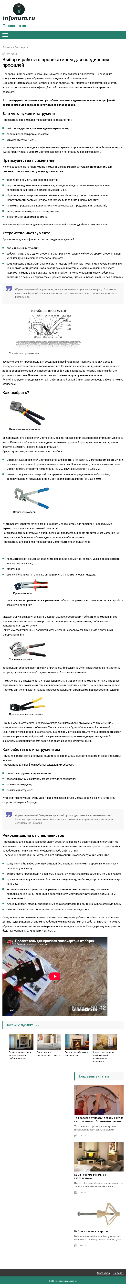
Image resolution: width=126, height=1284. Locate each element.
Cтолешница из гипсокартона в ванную (48, 1053)
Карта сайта (103, 1273)
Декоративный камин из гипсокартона (77, 1053)
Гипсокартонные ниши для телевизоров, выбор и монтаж (20, 1055)
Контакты (118, 1273)
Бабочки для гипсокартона (91, 1231)
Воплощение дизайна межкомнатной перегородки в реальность (103, 1056)
